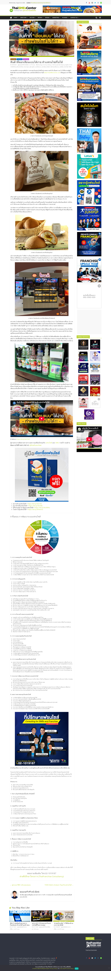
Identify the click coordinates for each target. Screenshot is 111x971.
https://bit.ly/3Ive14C (35, 504)
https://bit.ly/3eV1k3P (23, 439)
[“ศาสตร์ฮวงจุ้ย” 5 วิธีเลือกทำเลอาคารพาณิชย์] (63, 911)
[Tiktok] (92, 3)
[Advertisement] (89, 322)
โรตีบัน (70, 67)
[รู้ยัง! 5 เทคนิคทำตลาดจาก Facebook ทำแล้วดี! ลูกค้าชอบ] (19, 911)
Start (15, 17)
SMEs (57, 443)
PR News (64, 17)
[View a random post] (100, 17)
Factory (32, 17)
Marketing (55, 17)
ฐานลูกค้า (67, 64)
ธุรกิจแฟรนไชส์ (19, 67)
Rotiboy (49, 64)
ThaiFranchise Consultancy (35, 772)
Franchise (19, 59)
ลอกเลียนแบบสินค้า (46, 67)
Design (47, 17)
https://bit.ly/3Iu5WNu (42, 508)
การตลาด (54, 64)
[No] (109, 968)
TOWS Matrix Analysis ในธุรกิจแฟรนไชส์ (59, 885)
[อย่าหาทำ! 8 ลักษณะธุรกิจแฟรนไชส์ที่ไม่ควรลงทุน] (41, 911)
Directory (23, 17)
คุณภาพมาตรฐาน (60, 64)
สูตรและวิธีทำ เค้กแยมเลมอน (20, 885)
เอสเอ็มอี (61, 67)
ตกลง (76, 968)
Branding (13, 59)
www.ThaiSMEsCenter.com (52, 72)
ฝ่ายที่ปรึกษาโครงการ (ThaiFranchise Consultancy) (42, 876)
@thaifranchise (35, 445)
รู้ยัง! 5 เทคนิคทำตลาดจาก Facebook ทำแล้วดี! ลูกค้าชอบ (19, 924)
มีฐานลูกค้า (32, 67)
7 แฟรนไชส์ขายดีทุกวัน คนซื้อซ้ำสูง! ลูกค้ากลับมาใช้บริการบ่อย (40, 3)
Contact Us (73, 17)
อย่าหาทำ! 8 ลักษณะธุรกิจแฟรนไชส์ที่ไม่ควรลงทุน (41, 924)
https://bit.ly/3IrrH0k (35, 506)
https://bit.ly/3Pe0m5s (35, 509)
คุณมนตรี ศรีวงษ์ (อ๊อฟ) (24, 64)
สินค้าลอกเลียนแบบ (55, 67)
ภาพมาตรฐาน (26, 67)
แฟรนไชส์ (66, 67)
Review (40, 17)
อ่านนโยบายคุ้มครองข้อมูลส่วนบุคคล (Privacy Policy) (44, 968)
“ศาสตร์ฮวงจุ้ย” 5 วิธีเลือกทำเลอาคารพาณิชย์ (63, 924)
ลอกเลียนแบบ (38, 67)
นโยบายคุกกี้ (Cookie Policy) (67, 968)
